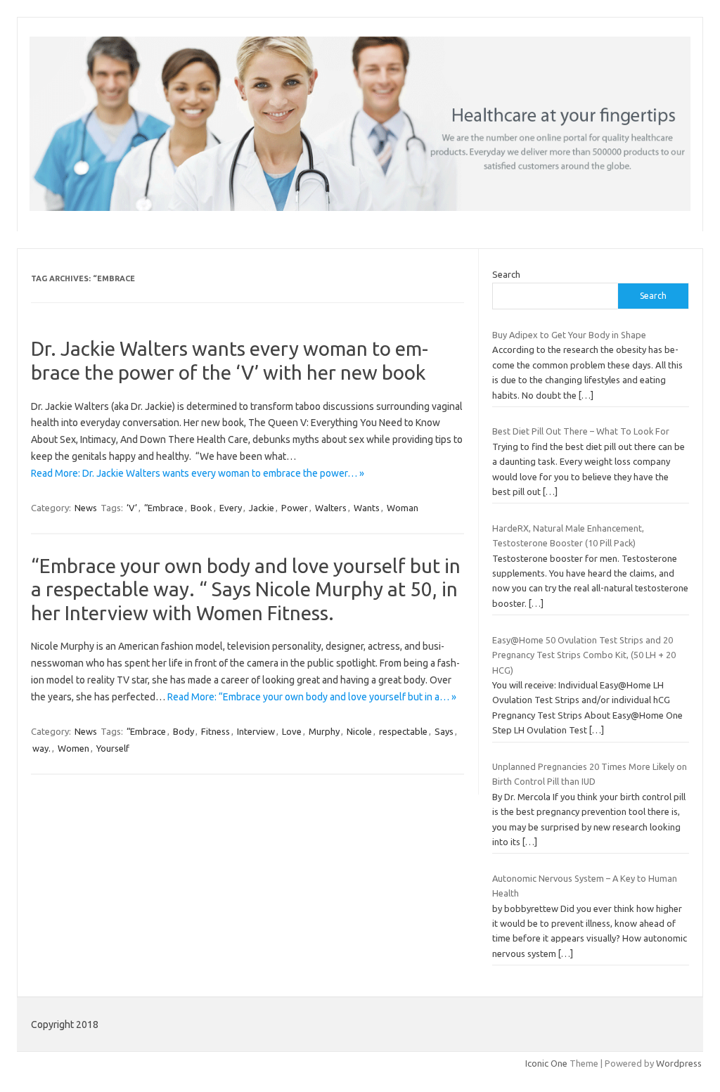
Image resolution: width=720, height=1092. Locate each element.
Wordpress (679, 1063)
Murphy (324, 731)
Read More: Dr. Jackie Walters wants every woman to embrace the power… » (197, 473)
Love (292, 731)
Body (183, 731)
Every (230, 508)
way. (41, 748)
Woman (402, 508)
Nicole (359, 731)
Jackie (261, 508)
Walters (331, 508)
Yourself (112, 748)
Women (73, 748)
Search (506, 274)
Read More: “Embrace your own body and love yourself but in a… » (311, 696)
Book (201, 508)
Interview (256, 731)
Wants (367, 508)
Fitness (215, 731)
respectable (403, 731)
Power (294, 508)
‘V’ (132, 508)
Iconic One (546, 1063)
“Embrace (164, 508)
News (86, 508)
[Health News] (360, 207)
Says (444, 731)
